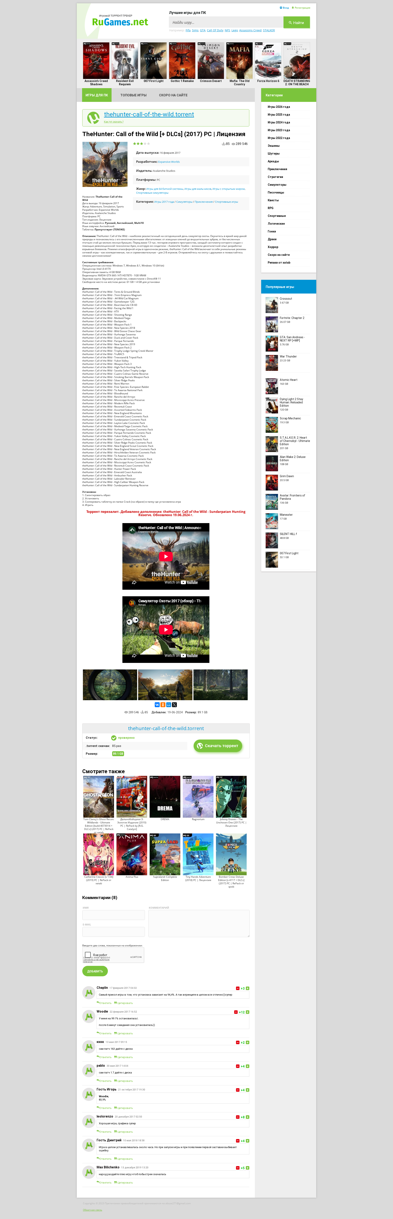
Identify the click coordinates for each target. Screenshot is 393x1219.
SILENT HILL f (288, 534)
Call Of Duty (215, 30)
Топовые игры (133, 95)
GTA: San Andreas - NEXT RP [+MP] (292, 339)
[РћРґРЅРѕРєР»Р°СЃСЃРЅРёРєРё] (162, 704)
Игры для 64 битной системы (164, 189)
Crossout (286, 298)
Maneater (286, 514)
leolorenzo (105, 1116)
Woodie (102, 1011)
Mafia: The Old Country (240, 82)
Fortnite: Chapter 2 (292, 318)
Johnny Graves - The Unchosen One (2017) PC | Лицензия (231, 822)
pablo (101, 1066)
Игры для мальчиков (197, 189)
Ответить (105, 1003)
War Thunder (288, 356)
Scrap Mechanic (290, 418)
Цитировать (125, 1003)
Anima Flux (132, 877)
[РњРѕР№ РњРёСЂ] (168, 704)
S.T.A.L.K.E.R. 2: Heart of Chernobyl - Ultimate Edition (295, 441)
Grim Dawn (287, 476)
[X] (174, 704)
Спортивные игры (226, 202)
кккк (100, 1042)
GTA (203, 30)
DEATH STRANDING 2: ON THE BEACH (296, 82)
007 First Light (154, 81)
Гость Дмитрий (109, 1140)
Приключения (204, 202)
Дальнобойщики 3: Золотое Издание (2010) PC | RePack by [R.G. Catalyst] (131, 824)
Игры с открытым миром (228, 189)
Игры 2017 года (164, 202)
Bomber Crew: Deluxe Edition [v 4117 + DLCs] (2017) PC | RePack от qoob (231, 881)
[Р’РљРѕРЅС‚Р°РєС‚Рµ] (157, 704)
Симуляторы (184, 202)
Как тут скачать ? (113, 121)
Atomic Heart (288, 379)
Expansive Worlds (169, 162)
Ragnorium (198, 819)
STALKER (269, 30)
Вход (286, 7)
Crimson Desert (211, 81)
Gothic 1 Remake (182, 81)
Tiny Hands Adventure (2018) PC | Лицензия (198, 878)
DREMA (165, 819)
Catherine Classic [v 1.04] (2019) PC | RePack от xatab (98, 880)
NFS (227, 30)
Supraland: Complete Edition (165, 878)
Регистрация (302, 7)
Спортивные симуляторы (152, 193)
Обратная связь (92, 1210)
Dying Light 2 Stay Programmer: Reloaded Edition (291, 402)
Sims (195, 30)
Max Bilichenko (108, 1167)
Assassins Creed (250, 30)
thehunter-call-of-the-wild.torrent (149, 114)
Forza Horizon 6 (268, 81)
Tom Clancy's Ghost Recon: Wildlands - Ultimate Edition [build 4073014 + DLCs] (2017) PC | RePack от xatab (98, 825)
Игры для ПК (97, 95)
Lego (235, 30)
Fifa (188, 30)
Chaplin (102, 988)
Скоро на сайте (173, 95)
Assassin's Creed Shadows (96, 82)
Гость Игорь (106, 1089)
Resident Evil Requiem (125, 82)
